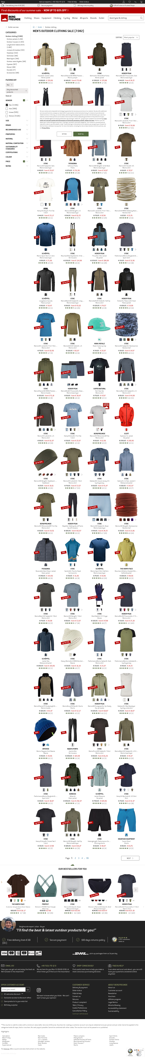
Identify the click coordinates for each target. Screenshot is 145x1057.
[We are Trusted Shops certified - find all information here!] (115, 939)
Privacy (80, 1005)
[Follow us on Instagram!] (40, 990)
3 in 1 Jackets (42, 1040)
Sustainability (113, 1011)
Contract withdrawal (80, 1014)
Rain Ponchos (42, 1038)
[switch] (139, 1054)
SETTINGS (64, 134)
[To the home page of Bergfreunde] (11, 18)
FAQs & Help (77, 993)
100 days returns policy (85, 5)
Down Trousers (78, 1043)
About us (111, 987)
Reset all (8, 96)
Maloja (4, 1040)
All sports (84, 18)
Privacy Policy (46, 128)
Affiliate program (114, 999)
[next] (136, 114)
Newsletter (112, 993)
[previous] (117, 114)
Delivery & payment (80, 987)
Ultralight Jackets (44, 1041)
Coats (40, 1045)
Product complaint (79, 1002)
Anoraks (112, 1038)
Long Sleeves (113, 1043)
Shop (3, 2)
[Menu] (143, 1049)
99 (87, 858)
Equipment (46, 18)
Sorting (119, 37)
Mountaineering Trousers (82, 1041)
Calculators (6, 1036)
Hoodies (112, 1041)
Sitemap (6, 1049)
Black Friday (6, 1038)
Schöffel (5, 1043)
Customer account (115, 990)
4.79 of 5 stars (124, 5)
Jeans (111, 1045)
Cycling (66, 18)
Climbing (57, 18)
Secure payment (47, 5)
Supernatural (6, 1045)
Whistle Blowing (114, 1005)
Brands (93, 18)
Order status (77, 990)
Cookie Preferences (79, 1008)
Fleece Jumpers (79, 1036)
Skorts (76, 1045)
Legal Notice (113, 1002)
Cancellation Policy (79, 1011)
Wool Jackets (42, 1043)
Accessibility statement (117, 1008)
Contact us (76, 996)
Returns (75, 999)
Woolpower (6, 1041)
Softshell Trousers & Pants (82, 1040)
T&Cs (74, 1005)
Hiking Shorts (78, 1038)
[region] (73, 123)
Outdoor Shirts (114, 1040)
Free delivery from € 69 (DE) (15, 5)
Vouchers (111, 996)
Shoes (36, 18)
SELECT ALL (81, 134)
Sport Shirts (113, 1036)
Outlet (101, 18)
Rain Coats (41, 1036)
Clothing (28, 18)
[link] (17, 27)
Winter (75, 18)
